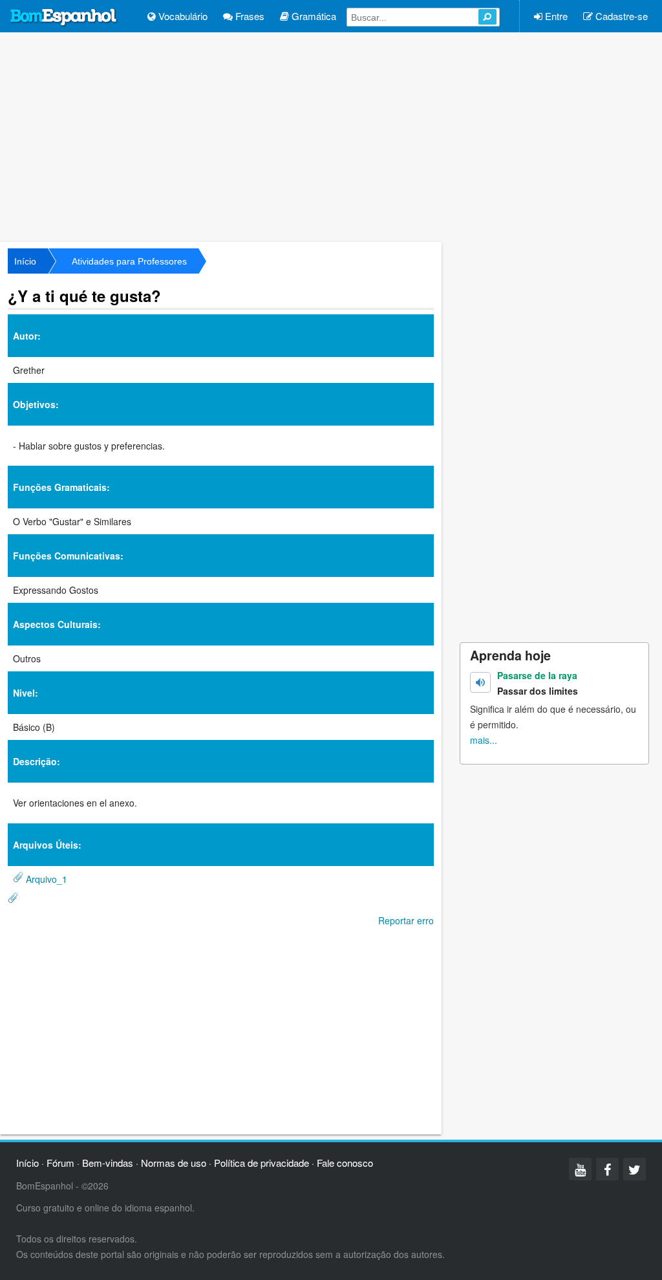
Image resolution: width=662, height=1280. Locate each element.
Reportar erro (406, 920)
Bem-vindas (107, 1162)
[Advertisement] (331, 135)
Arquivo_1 (46, 879)
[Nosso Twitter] (634, 1169)
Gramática (312, 16)
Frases (248, 16)
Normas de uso (173, 1162)
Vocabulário (182, 16)
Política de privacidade (261, 1162)
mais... (483, 739)
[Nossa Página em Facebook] (607, 1169)
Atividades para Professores (129, 261)
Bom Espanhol (64, 17)
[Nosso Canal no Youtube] (580, 1169)
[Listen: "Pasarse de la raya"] (480, 682)
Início (25, 261)
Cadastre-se (620, 16)
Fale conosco (345, 1162)
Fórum (60, 1162)
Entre (555, 16)
